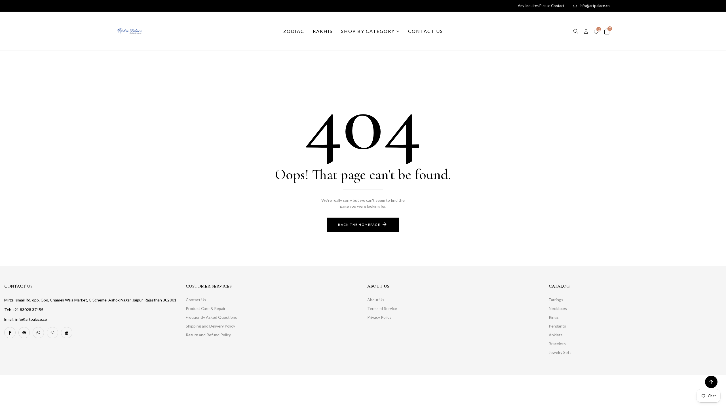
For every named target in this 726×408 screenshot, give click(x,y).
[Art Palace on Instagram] (52, 332)
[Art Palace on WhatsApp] (38, 332)
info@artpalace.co (595, 5)
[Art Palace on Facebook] (10, 332)
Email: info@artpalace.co (25, 319)
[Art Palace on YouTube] (66, 332)
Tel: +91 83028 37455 (23, 309)
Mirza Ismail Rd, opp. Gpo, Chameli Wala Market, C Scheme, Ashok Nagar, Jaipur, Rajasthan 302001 (90, 300)
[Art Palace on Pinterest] (24, 332)
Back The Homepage (359, 224)
